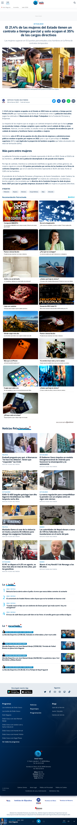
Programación (35, 713)
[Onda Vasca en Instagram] (60, 692)
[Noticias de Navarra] (66, 800)
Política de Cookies (61, 787)
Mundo (42, 527)
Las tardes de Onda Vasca (11, 711)
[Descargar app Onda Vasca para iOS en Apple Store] (26, 692)
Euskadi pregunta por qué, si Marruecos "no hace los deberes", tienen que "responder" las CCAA (19, 459)
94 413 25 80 (40, 763)
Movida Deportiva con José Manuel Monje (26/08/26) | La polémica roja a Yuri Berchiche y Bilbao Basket (30, 659)
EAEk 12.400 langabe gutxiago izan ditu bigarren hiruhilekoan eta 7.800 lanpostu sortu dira (19, 496)
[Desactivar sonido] (68, 821)
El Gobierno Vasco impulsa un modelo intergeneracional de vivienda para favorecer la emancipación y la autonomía (56, 460)
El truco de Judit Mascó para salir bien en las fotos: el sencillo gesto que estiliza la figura (38, 615)
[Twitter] (54, 101)
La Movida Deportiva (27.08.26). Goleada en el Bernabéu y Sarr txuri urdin (29, 635)
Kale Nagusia (6, 715)
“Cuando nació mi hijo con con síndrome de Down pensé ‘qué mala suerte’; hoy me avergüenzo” (36, 607)
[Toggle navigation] (2, 2)
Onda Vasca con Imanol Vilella (12, 734)
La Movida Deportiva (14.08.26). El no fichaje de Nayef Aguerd (25, 670)
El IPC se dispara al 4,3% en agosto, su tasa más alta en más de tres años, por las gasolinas (19, 566)
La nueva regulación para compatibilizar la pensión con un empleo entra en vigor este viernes (57, 496)
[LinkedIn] (59, 101)
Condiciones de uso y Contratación (35, 791)
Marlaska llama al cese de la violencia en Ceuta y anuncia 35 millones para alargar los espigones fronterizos (18, 531)
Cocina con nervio (58, 715)
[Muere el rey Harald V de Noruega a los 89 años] (57, 550)
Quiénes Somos (22, 787)
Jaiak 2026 (25, 7)
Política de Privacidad (46, 787)
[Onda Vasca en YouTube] (55, 692)
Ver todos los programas (10, 742)
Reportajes (34, 709)
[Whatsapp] (68, 101)
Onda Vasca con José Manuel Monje (12, 720)
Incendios (16, 7)
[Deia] (8, 800)
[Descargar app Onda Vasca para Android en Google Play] (13, 692)
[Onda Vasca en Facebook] (50, 692)
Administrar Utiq (54, 791)
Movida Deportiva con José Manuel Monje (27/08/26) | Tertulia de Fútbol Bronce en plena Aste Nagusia (29, 647)
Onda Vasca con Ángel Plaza (12, 738)
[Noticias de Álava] (51, 800)
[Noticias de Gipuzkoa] (23, 800)
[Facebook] (64, 101)
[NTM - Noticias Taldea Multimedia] (38, 801)
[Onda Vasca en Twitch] (65, 692)
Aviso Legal (33, 787)
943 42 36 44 (40, 769)
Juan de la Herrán (58, 707)
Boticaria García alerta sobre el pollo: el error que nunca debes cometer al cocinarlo (36, 591)
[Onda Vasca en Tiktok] (69, 692)
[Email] (73, 101)
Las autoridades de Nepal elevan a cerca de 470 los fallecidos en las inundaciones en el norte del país (57, 531)
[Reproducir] (64, 635)
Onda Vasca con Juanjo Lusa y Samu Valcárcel (12, 726)
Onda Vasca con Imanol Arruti (12, 731)
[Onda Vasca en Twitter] (45, 692)
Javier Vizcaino (57, 711)
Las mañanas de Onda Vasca (12, 707)
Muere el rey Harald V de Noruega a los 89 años (57, 565)
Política (5, 455)
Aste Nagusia (6, 7)
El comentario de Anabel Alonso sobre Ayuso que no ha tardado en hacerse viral (35, 599)
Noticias (33, 705)
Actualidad (44, 455)
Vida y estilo (10, 589)
